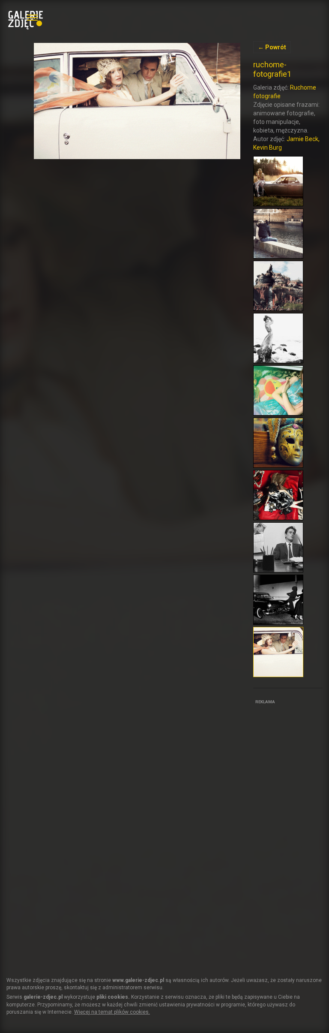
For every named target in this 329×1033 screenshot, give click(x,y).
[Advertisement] (291, 835)
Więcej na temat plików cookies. (112, 1012)
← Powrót (272, 47)
